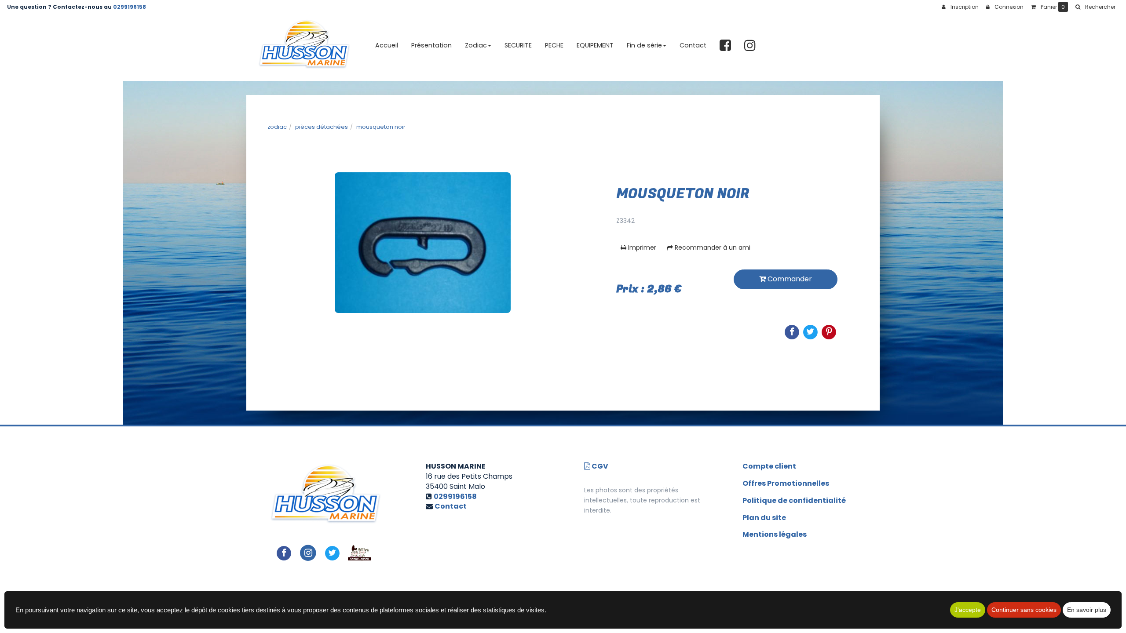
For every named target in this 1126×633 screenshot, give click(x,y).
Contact (693, 45)
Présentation (431, 45)
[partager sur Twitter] (332, 552)
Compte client (769, 466)
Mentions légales (774, 534)
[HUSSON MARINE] (304, 46)
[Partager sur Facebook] (284, 552)
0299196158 (129, 7)
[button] (1095, 7)
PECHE (554, 45)
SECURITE (518, 45)
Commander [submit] (789, 279)
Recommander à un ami (711, 247)
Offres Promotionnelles (785, 483)
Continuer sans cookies (1024, 609)
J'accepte (967, 609)
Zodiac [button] (476, 45)
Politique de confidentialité (794, 500)
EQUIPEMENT (595, 45)
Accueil (386, 45)
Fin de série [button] (644, 45)
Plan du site (764, 518)
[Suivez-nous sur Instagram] (308, 552)
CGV (599, 466)
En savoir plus (1086, 609)
